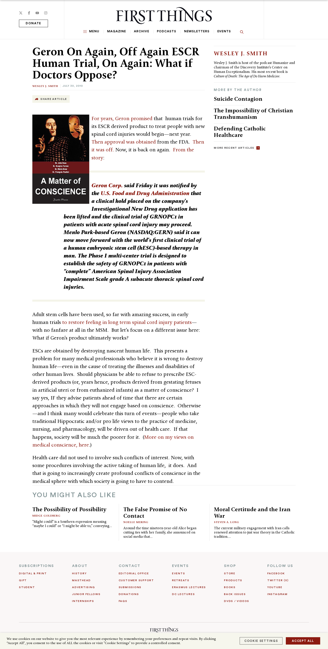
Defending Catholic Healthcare (240, 131)
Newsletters (197, 31)
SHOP (230, 566)
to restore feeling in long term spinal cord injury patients (127, 322)
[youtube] (37, 13)
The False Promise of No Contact (155, 512)
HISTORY (79, 573)
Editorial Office (134, 573)
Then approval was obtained (123, 142)
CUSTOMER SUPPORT (136, 580)
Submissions (130, 587)
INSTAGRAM (277, 594)
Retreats (180, 580)
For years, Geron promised (121, 118)
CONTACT (130, 566)
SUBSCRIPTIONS (36, 566)
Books (230, 587)
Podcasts (166, 31)
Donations (129, 594)
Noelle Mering (135, 522)
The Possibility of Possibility (69, 509)
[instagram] (46, 13)
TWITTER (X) (278, 580)
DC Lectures (183, 594)
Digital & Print (33, 573)
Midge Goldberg (46, 515)
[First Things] (164, 15)
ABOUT (79, 566)
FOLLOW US (280, 566)
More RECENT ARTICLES (234, 147)
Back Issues (235, 594)
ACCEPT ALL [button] (303, 640)
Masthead (81, 580)
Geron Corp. (107, 185)
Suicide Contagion (238, 98)
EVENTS (180, 566)
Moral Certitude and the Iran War (252, 512)
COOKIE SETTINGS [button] (261, 640)
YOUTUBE (274, 587)
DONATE (33, 23)
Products (233, 580)
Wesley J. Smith (45, 86)
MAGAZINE (116, 31)
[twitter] (21, 13)
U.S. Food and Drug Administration (145, 193)
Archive (141, 31)
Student (27, 587)
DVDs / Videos (236, 601)
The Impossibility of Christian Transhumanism (253, 113)
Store (229, 573)
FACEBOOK (276, 573)
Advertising (83, 587)
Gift (23, 580)
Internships (83, 601)
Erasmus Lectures (189, 587)
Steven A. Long (226, 522)
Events (224, 31)
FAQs (123, 601)
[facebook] (29, 13)
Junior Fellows (86, 594)
